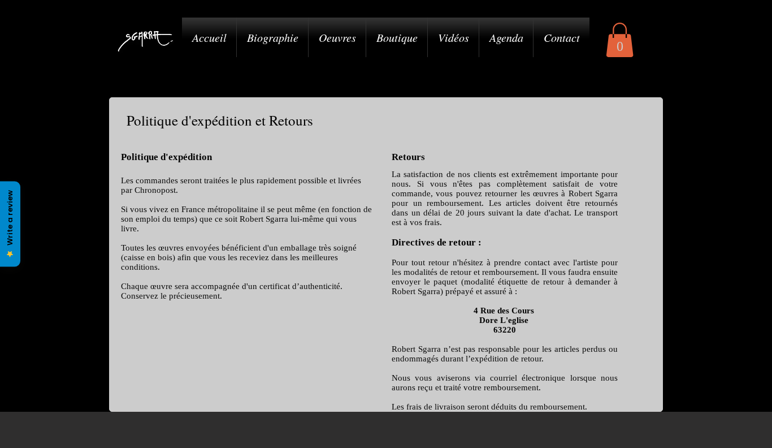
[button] (619, 40)
